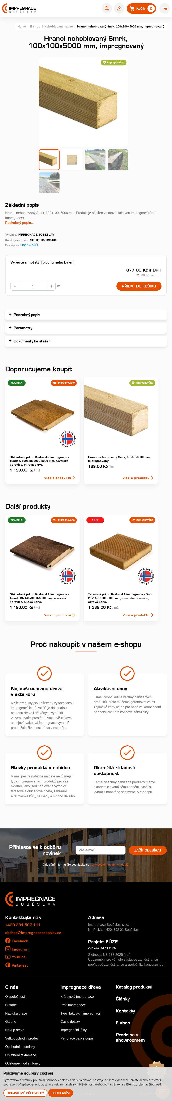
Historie (11, 1005)
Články (123, 999)
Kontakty (125, 1010)
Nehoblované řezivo (58, 26)
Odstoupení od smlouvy (22, 1063)
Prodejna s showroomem (130, 1037)
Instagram (21, 949)
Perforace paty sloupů (76, 1038)
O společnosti (15, 996)
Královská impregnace (77, 996)
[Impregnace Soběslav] (19, 8)
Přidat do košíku (139, 286)
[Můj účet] (119, 8)
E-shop (35, 26)
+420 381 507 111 (23, 925)
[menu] (164, 8)
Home (22, 26)
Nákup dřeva (14, 1030)
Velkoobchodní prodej (21, 1038)
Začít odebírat (147, 850)
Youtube (19, 957)
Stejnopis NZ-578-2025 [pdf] (109, 954)
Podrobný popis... (19, 223)
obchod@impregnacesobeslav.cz (33, 932)
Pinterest (20, 965)
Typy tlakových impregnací (80, 1013)
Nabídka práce (16, 1013)
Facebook (20, 941)
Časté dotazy (70, 1021)
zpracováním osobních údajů (109, 864)
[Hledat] (107, 8)
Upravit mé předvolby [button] (25, 1093)
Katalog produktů (134, 987)
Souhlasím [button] (61, 1093)
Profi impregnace (73, 1005)
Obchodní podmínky (20, 1047)
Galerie (10, 1021)
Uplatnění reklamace (20, 1055)
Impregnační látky (73, 1030)
